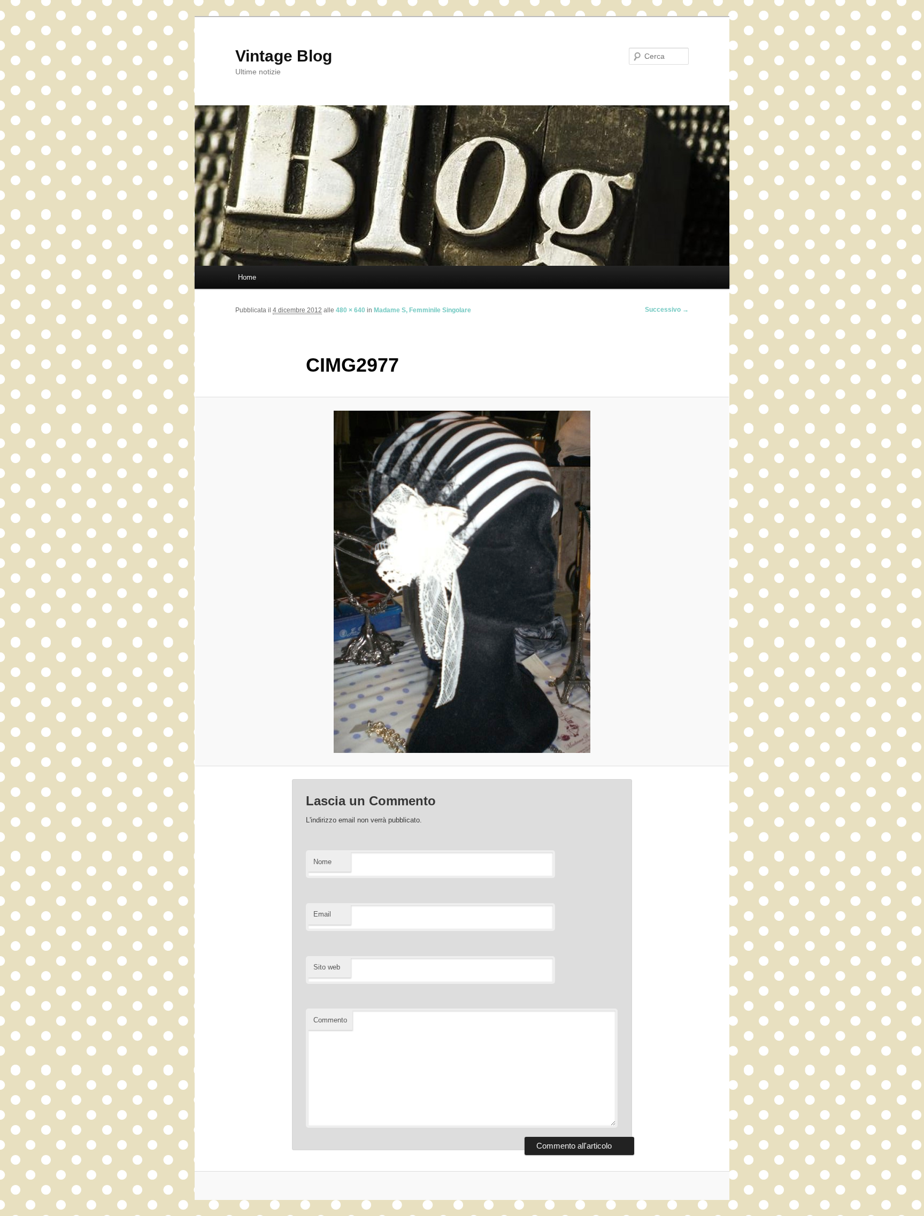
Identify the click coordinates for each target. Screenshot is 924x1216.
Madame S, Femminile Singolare (422, 310)
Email (322, 914)
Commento (330, 1020)
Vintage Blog (283, 56)
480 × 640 (350, 310)
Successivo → (667, 309)
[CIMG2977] (462, 582)
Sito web (326, 967)
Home (247, 277)
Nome (322, 862)
